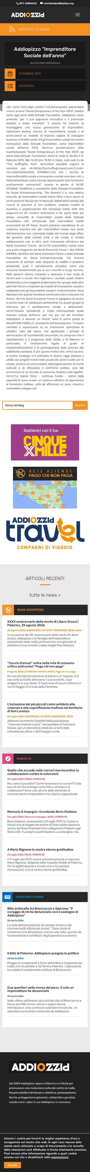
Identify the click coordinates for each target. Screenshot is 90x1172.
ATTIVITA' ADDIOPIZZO (54, 630)
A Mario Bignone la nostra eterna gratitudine (40, 849)
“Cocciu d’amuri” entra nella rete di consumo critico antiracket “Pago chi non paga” (40, 664)
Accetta (12, 1165)
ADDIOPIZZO (26, 85)
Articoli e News (34, 29)
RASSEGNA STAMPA (30, 897)
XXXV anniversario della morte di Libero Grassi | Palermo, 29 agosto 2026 (42, 623)
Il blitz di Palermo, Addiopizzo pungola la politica (43, 953)
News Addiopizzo (30, 610)
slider (79, 630)
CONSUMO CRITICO (36, 671)
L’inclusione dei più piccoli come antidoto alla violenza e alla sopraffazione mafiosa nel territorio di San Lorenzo (44, 707)
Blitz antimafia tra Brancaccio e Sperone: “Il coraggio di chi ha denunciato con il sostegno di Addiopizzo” (42, 912)
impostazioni (59, 1157)
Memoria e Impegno (35, 816)
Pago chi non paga (65, 671)
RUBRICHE (24, 758)
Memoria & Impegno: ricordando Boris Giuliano (42, 812)
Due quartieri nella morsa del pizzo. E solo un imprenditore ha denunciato (40, 989)
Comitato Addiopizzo (47, 62)
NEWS (71, 630)
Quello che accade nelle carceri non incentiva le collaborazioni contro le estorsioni (43, 772)
